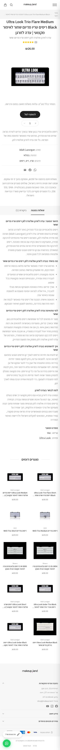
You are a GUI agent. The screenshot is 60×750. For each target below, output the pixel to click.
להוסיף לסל (30, 114)
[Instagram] (52, 706)
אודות (35, 746)
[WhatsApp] (35, 170)
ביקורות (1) (21, 210)
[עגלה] (5, 5)
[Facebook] (30, 170)
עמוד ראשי (56, 14)
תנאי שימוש (27, 746)
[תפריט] (54, 5)
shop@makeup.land (45, 701)
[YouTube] (47, 706)
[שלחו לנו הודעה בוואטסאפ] (7, 743)
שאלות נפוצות (37, 210)
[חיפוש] (11, 5)
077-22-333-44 (48, 697)
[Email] (25, 170)
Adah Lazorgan (27, 149)
